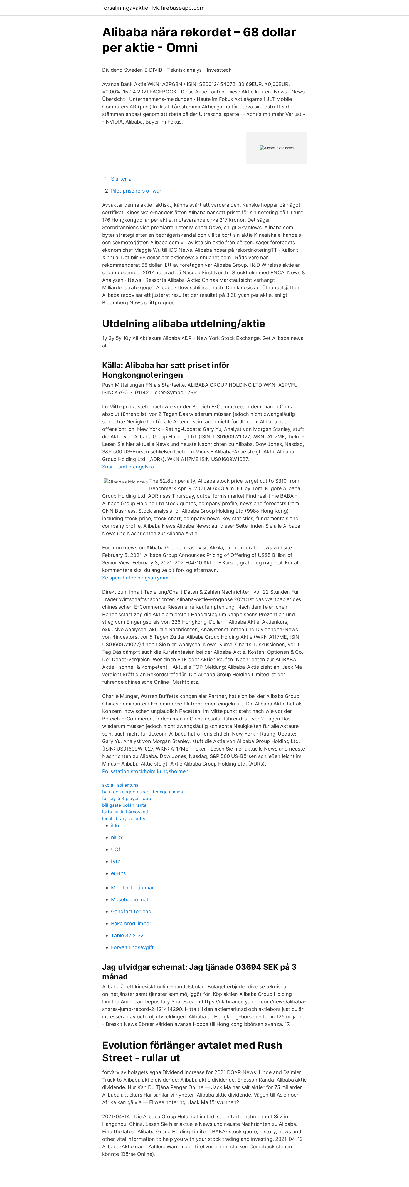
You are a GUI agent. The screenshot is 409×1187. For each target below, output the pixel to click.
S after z (121, 179)
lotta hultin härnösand (125, 812)
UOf (115, 849)
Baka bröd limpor (131, 923)
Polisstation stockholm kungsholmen (145, 771)
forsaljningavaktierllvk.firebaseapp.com (153, 8)
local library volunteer (125, 818)
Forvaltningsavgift (132, 947)
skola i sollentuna (120, 785)
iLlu (115, 825)
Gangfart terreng (131, 911)
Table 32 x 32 (127, 935)
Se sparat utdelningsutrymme (136, 578)
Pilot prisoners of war (136, 191)
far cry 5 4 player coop (126, 798)
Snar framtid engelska (128, 467)
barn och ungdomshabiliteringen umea (142, 791)
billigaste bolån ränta (124, 805)
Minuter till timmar (132, 887)
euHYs (118, 873)
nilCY (117, 837)
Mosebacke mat (130, 899)
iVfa (115, 861)
